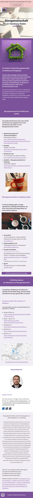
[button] (3, 495)
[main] (16, 23)
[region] (16, 3)
